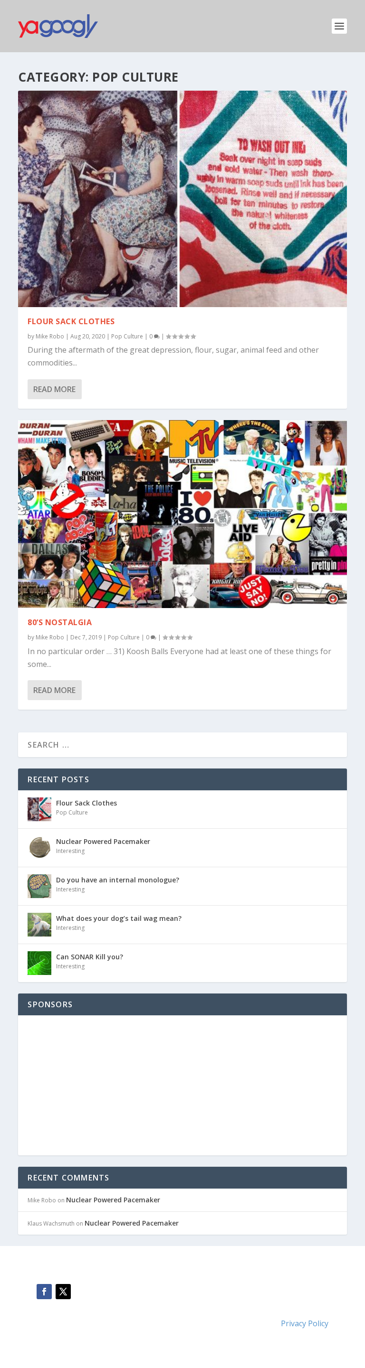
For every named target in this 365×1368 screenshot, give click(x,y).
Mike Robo (50, 336)
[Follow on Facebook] (44, 1291)
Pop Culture (127, 336)
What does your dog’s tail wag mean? (119, 918)
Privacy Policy (304, 1323)
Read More (54, 389)
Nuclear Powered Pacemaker (103, 841)
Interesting (70, 851)
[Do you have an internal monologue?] (39, 886)
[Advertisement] (99, 1084)
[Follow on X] (63, 1291)
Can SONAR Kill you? (89, 956)
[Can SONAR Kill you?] (39, 963)
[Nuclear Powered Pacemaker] (39, 848)
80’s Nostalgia (60, 622)
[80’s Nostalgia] (182, 514)
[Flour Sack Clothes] (182, 199)
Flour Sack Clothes (71, 321)
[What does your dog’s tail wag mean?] (39, 925)
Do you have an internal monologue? (117, 879)
